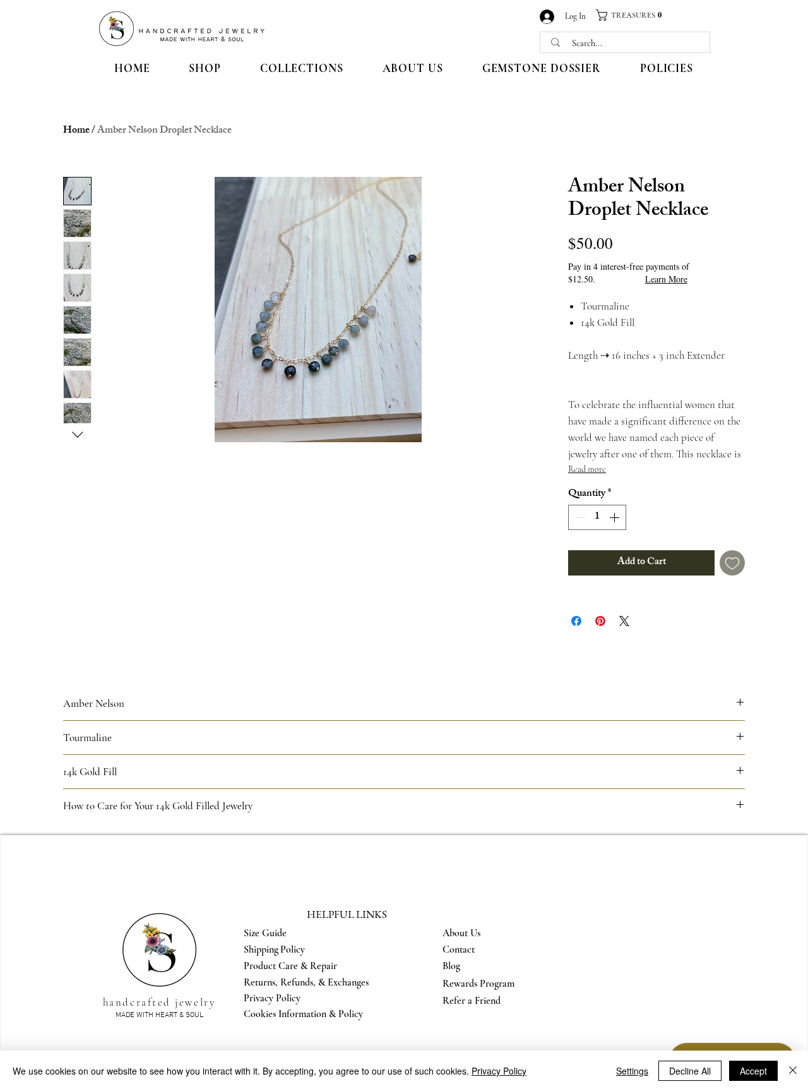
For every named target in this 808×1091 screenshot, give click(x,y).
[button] (634, 15)
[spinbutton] (597, 517)
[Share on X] (624, 621)
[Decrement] (579, 517)
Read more (587, 469)
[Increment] (615, 517)
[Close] (792, 1071)
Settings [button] (632, 1070)
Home (76, 131)
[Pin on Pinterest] (600, 621)
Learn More (666, 279)
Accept (753, 1070)
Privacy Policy (499, 1070)
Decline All (690, 1070)
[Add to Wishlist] (732, 563)
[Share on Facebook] (576, 621)
